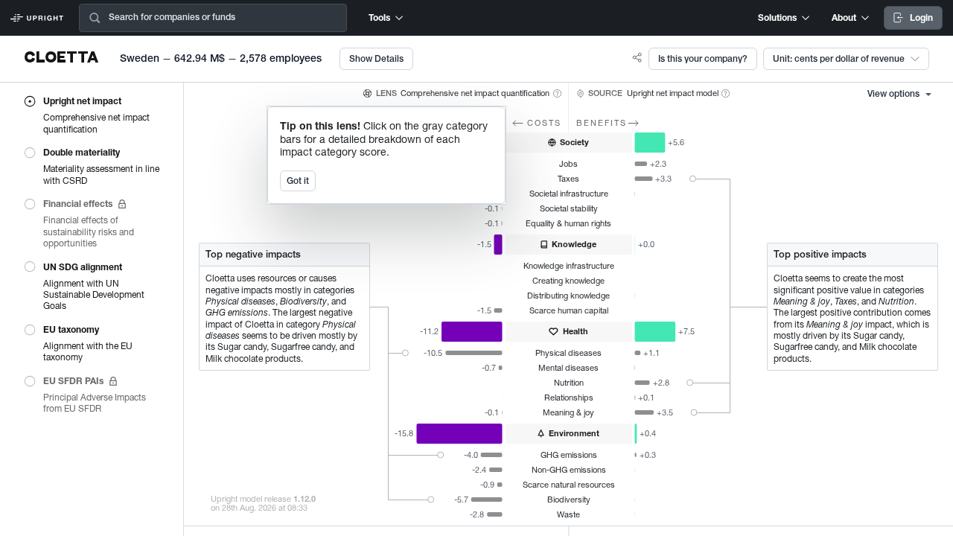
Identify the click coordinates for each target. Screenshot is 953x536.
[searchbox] (239, 18)
